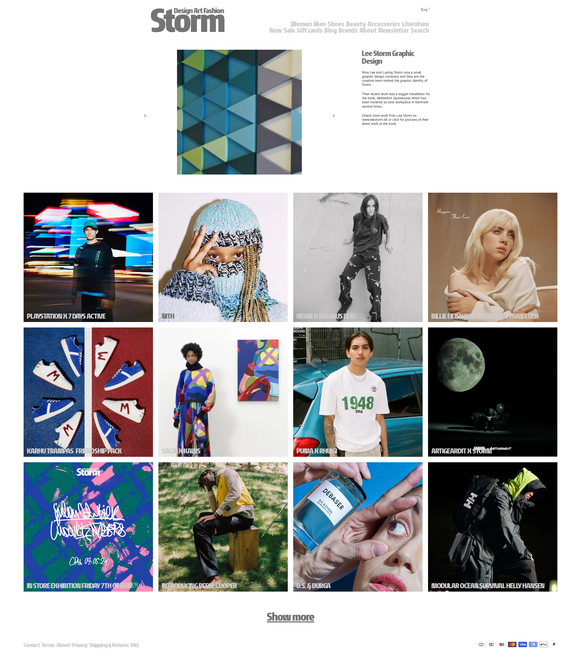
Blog (331, 30)
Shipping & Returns (109, 645)
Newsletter (394, 30)
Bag (425, 9)
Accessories (384, 24)
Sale (289, 30)
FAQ (135, 645)
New (276, 30)
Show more (290, 617)
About (368, 30)
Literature (415, 24)
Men (320, 24)
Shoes (336, 24)
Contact (32, 645)
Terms (48, 645)
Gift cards (310, 30)
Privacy (79, 645)
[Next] (333, 115)
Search (420, 30)
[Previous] (145, 115)
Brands (348, 30)
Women (301, 24)
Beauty (356, 24)
